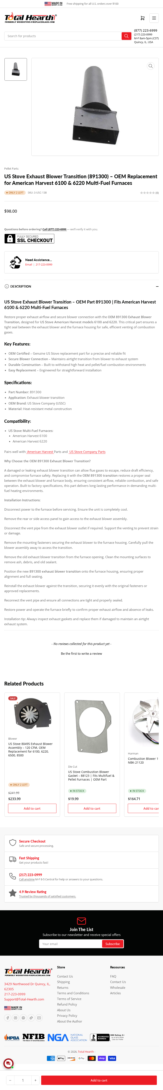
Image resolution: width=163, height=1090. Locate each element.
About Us (63, 1010)
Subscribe (112, 944)
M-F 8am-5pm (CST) (146, 38)
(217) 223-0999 (143, 34)
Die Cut (72, 766)
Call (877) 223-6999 (54, 229)
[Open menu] (154, 18)
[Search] (126, 36)
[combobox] (68, 36)
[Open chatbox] (8, 1063)
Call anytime (27, 879)
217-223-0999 (44, 264)
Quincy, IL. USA (143, 42)
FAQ (113, 976)
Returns (62, 987)
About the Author (69, 1021)
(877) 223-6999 (145, 30)
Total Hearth (86, 1051)
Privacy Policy (67, 1015)
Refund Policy (67, 1004)
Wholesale (117, 987)
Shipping (63, 982)
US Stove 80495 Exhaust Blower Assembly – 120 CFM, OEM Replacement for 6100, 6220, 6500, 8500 (30, 749)
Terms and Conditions (73, 993)
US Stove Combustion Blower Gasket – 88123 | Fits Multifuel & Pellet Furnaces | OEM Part (91, 775)
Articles (115, 993)
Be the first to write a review (81, 653)
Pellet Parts (11, 168)
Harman (133, 753)
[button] (81, 653)
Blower (12, 738)
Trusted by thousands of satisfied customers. (47, 896)
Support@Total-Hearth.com (24, 999)
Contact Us (65, 976)
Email (29, 264)
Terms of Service (69, 999)
